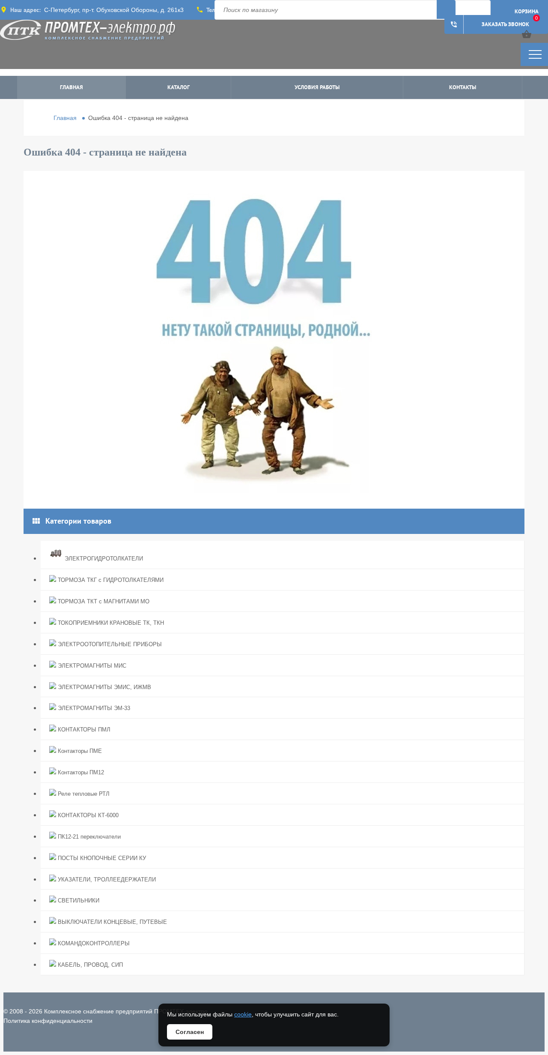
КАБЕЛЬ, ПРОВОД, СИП (89, 965)
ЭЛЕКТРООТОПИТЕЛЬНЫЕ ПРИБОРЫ (109, 644)
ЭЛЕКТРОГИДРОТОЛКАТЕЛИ (103, 558)
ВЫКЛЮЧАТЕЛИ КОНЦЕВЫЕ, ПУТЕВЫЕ (111, 922)
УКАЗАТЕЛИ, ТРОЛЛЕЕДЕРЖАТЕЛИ (106, 879)
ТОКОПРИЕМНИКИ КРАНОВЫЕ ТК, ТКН (110, 623)
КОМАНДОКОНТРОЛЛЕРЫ (93, 943)
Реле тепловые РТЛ (83, 794)
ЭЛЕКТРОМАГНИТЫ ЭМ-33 (93, 708)
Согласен (190, 1031)
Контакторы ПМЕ (79, 751)
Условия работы (317, 87)
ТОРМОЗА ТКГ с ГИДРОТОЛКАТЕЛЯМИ (110, 580)
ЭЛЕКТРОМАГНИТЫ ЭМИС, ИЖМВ (103, 687)
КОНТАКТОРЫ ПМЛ (83, 729)
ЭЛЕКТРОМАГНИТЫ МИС (91, 665)
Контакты (462, 87)
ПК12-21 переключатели (88, 836)
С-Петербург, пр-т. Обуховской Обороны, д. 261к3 (114, 9)
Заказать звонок (489, 24)
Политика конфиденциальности (47, 1020)
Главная (71, 87)
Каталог (178, 87)
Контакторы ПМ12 (80, 772)
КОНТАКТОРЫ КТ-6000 (87, 815)
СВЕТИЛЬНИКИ (77, 900)
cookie (243, 1014)
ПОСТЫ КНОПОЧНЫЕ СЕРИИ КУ (101, 858)
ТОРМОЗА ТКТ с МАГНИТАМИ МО (102, 601)
